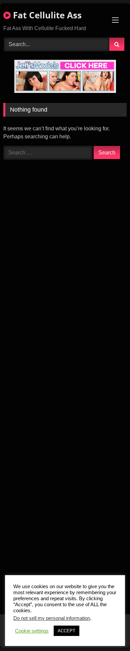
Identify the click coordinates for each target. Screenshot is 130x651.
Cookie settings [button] (32, 631)
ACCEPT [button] (66, 630)
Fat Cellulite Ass (46, 15)
